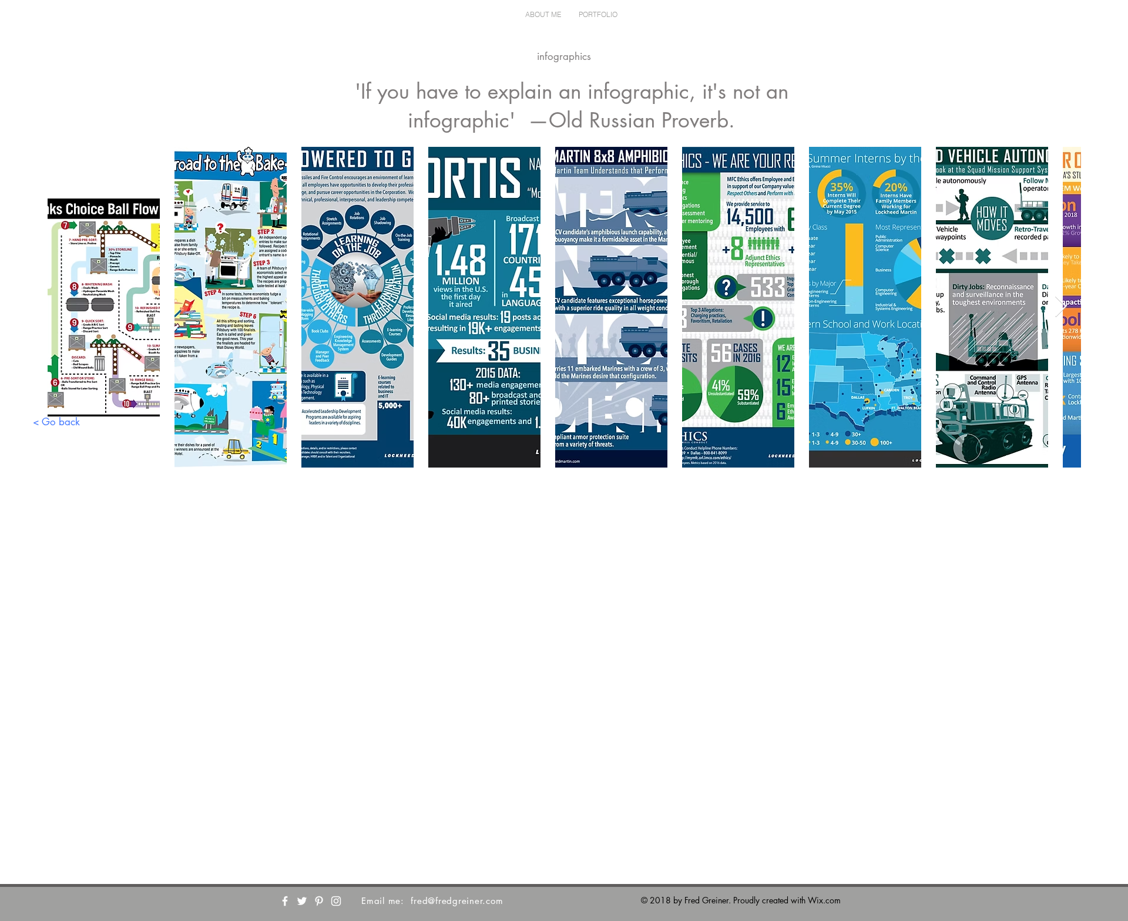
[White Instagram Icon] (336, 901)
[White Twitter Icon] (302, 901)
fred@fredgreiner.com (457, 900)
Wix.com (824, 900)
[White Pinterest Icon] (319, 901)
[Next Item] (1060, 306)
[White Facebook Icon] (284, 901)
